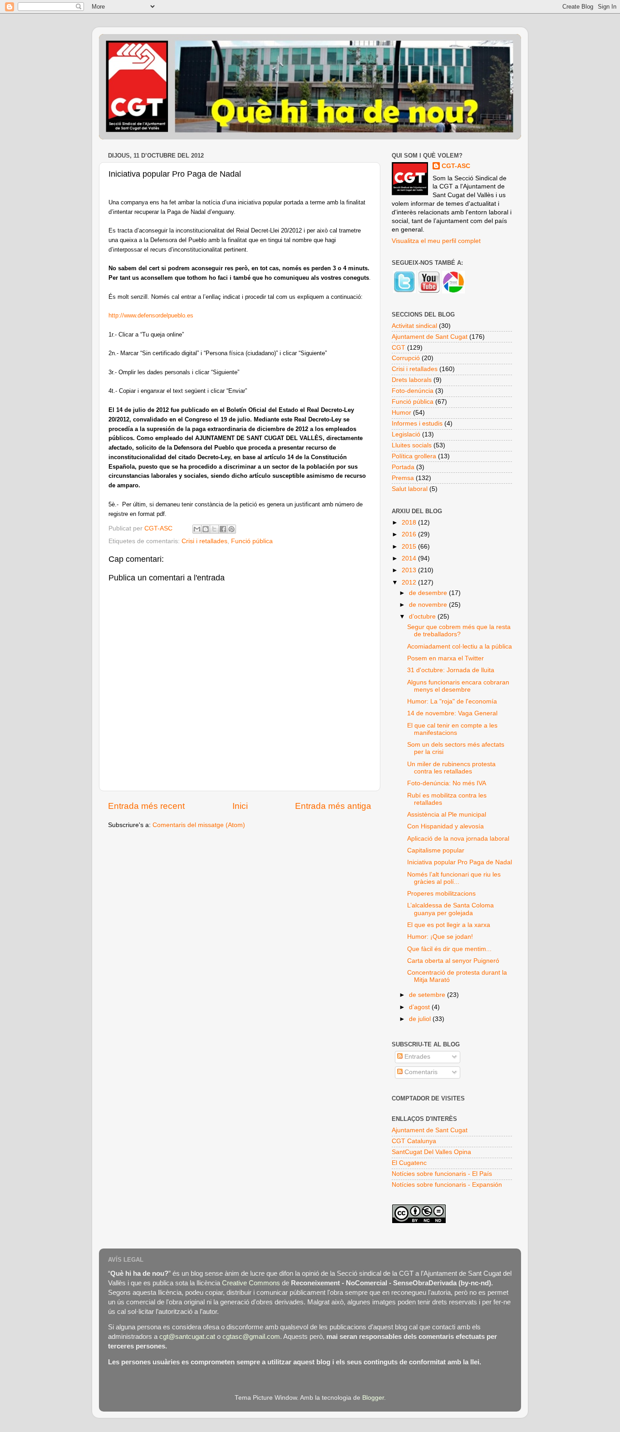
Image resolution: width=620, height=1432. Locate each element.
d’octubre (423, 616)
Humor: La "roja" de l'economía (452, 701)
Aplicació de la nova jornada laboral (458, 838)
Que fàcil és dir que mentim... (449, 949)
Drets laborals (412, 380)
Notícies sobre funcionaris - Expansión (447, 1184)
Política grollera (414, 456)
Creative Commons (251, 1283)
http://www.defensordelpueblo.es (150, 315)
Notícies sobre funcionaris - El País (442, 1173)
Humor (401, 412)
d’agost (420, 1007)
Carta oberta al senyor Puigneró (453, 960)
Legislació (406, 434)
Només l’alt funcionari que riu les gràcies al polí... (454, 878)
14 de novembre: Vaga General (452, 713)
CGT (398, 347)
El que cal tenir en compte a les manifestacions (452, 729)
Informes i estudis (417, 423)
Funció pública (252, 541)
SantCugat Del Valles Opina (431, 1152)
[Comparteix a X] (214, 529)
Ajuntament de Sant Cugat (429, 336)
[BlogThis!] (205, 529)
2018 (410, 522)
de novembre (429, 604)
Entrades (416, 1056)
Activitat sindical (414, 325)
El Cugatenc (409, 1162)
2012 (410, 582)
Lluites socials (412, 445)
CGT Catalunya (414, 1141)
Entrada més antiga (333, 806)
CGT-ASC (456, 166)
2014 (410, 558)
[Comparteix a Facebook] (222, 529)
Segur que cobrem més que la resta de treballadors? (459, 631)
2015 (410, 546)
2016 (410, 534)
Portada (403, 467)
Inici (240, 806)
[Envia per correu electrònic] (197, 529)
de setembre (428, 994)
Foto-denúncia (412, 390)
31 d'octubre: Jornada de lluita (450, 670)
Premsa (403, 478)
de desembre (429, 593)
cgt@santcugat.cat (187, 1336)
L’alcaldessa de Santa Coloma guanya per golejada (450, 909)
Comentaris (420, 1072)
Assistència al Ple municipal (446, 814)
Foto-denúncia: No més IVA (446, 783)
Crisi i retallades (204, 541)
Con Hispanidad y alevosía (445, 826)
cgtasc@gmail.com (251, 1336)
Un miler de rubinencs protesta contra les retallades (451, 768)
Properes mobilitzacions (441, 893)
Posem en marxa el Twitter (445, 658)
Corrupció (406, 358)
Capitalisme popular (435, 850)
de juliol (421, 1019)
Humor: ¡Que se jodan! (440, 936)
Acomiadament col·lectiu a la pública (459, 646)
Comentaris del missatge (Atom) (199, 825)
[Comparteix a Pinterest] (231, 529)
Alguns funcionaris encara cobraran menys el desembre (458, 686)
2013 (410, 570)
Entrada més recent (146, 806)
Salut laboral (410, 489)
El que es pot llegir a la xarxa (448, 925)
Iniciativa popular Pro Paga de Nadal (459, 862)
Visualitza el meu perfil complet (436, 241)
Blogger (373, 1397)
